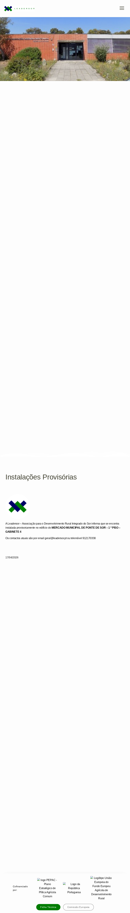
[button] (122, 8)
